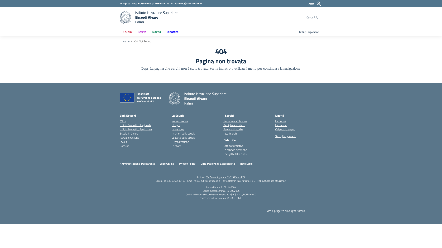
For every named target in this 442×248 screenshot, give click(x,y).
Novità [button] (156, 31)
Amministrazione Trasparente (137, 164)
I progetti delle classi (235, 154)
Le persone (178, 129)
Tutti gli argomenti (309, 32)
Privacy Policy (187, 164)
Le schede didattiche (235, 150)
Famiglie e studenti (234, 125)
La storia (176, 146)
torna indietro (220, 68)
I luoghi (176, 125)
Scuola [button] (127, 31)
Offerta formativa (233, 146)
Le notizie (280, 121)
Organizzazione (180, 142)
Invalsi (123, 142)
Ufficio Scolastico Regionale (135, 125)
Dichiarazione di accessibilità (218, 164)
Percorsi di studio (233, 129)
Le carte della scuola (183, 138)
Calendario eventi (285, 129)
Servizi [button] (142, 31)
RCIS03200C (233, 191)
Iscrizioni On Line (129, 138)
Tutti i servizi (230, 133)
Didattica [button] (173, 31)
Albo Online (167, 164)
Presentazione (180, 121)
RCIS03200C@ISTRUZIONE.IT (186, 3)
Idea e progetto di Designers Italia (286, 211)
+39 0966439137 (176, 181)
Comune (124, 146)
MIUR (123, 121)
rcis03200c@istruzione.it (207, 181)
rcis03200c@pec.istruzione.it (271, 181)
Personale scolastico (235, 121)
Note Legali (246, 164)
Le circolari (281, 125)
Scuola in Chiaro (129, 133)
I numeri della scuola (183, 133)
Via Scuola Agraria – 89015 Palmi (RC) (225, 177)
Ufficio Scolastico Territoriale (136, 129)
